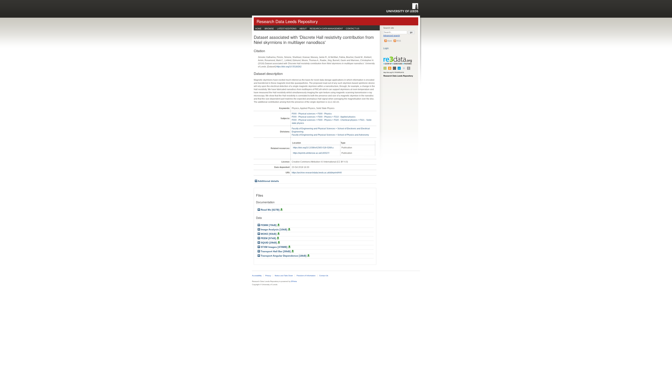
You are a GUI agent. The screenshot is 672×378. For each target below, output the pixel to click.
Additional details (268, 181)
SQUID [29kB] (269, 242)
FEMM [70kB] (268, 225)
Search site (388, 28)
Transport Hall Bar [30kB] (275, 251)
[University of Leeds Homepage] (402, 7)
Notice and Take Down (284, 276)
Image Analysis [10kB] (274, 229)
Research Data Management (326, 28)
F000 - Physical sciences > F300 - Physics (312, 113)
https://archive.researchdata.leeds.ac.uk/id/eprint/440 (317, 172)
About (303, 28)
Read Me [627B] (270, 210)
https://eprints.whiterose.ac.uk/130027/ (311, 153)
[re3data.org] (398, 68)
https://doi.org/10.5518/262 (289, 66)
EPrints (294, 281)
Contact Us (352, 28)
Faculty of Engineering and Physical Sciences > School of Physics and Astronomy (330, 135)
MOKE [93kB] (268, 234)
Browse (269, 28)
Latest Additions (286, 28)
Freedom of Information (306, 276)
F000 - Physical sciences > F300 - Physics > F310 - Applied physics (323, 117)
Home (258, 28)
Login (386, 48)
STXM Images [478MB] (274, 247)
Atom (389, 41)
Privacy (268, 276)
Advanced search (391, 35)
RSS (399, 41)
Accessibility (257, 276)
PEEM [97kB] (268, 238)
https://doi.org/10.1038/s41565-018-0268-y (313, 147)
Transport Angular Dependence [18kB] (283, 256)
